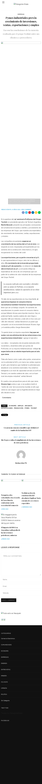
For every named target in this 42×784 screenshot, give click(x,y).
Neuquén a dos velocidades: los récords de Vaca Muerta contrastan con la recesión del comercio (10, 500)
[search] (38, 2)
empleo (20, 406)
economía (12, 406)
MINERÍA (4, 676)
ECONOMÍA (5, 651)
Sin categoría (5, 700)
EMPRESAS (21, 14)
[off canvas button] (3, 2)
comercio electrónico (8, 638)
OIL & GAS (4, 682)
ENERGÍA (4, 663)
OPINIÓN (4, 688)
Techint (34, 408)
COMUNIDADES (6, 645)
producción (18, 408)
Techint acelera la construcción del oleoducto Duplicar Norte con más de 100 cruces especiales (31, 498)
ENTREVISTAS (5, 669)
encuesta (28, 406)
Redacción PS (6, 209)
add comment (26, 209)
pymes (27, 408)
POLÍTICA (4, 694)
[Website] (21, 468)
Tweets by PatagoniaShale (11, 713)
